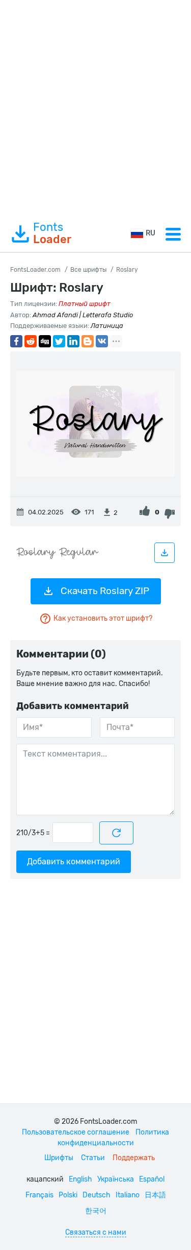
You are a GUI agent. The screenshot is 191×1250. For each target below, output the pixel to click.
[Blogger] (87, 341)
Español (152, 1179)
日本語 (155, 1195)
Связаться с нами (95, 1232)
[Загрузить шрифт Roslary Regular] (164, 553)
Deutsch (97, 1195)
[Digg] (45, 341)
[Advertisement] (95, 108)
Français (39, 1195)
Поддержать (134, 1157)
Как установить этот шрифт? (102, 618)
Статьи (93, 1157)
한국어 (95, 1211)
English (80, 1179)
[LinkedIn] (73, 341)
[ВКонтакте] (102, 341)
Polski (68, 1195)
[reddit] (30, 341)
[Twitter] (59, 341)
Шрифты (58, 1157)
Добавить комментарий (73, 861)
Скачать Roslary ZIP (105, 591)
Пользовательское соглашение (75, 1132)
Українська (115, 1179)
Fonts (52, 233)
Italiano (128, 1195)
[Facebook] (16, 341)
